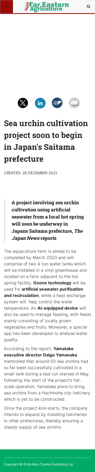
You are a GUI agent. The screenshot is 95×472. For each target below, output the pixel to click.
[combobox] (88, 6)
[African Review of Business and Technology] (32, 6)
